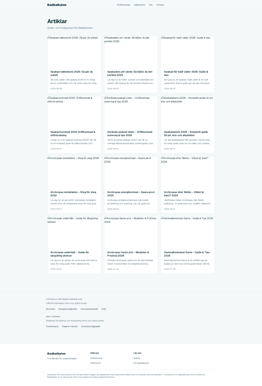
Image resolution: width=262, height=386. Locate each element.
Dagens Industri (70, 326)
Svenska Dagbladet (90, 326)
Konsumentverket (89, 309)
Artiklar (160, 4)
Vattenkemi (139, 4)
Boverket (50, 309)
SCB (104, 309)
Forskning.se (52, 326)
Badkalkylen (56, 5)
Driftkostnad (123, 4)
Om (151, 4)
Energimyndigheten (68, 309)
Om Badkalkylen (141, 363)
